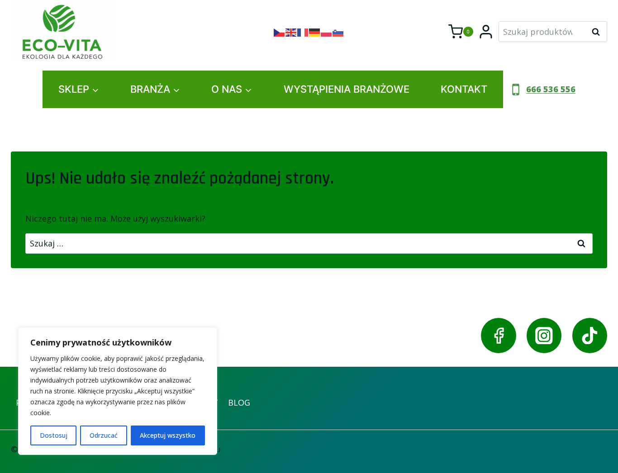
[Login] (486, 32)
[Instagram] (544, 335)
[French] (303, 31)
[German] (315, 31)
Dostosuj (53, 435)
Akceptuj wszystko (167, 435)
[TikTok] (589, 335)
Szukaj (598, 31)
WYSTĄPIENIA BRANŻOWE (346, 89)
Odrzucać (104, 435)
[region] (117, 391)
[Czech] (279, 31)
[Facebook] (498, 335)
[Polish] (327, 31)
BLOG (239, 402)
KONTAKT (464, 89)
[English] (291, 31)
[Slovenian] (338, 31)
